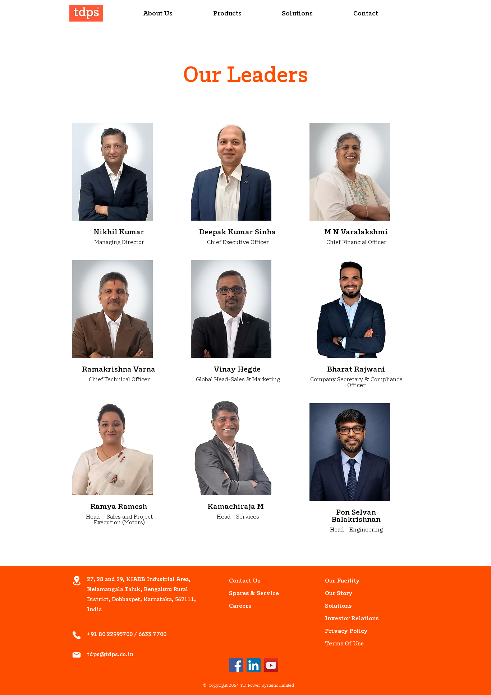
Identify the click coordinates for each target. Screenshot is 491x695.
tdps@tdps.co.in (110, 655)
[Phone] (76, 635)
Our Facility (341, 581)
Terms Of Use (341, 644)
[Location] (76, 580)
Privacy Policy (341, 631)
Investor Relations (341, 619)
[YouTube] (271, 665)
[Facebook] (236, 665)
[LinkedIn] (254, 665)
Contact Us (244, 581)
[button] (158, 14)
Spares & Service (245, 594)
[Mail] (76, 654)
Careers (240, 606)
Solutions (338, 606)
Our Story (339, 594)
